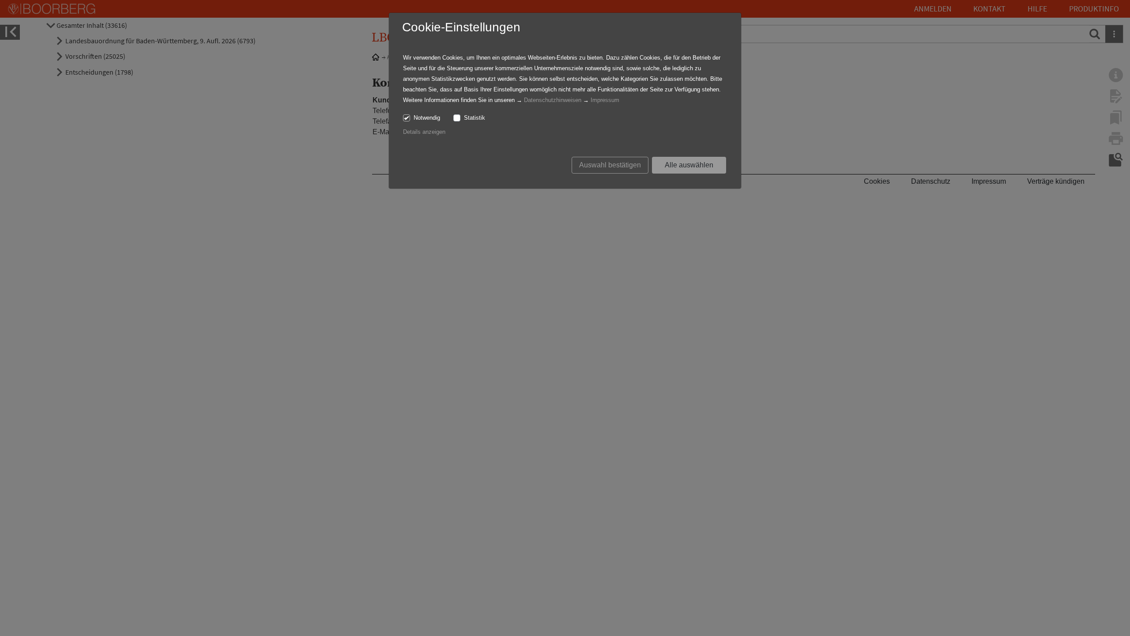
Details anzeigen (424, 132)
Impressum (605, 100)
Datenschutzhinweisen (552, 100)
